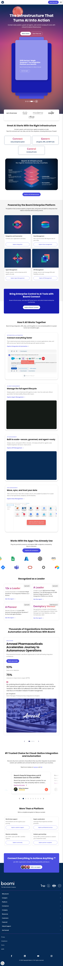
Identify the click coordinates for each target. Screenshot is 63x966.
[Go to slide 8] (40, 798)
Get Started (5, 930)
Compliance (4, 941)
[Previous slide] (19, 798)
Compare (4, 898)
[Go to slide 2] (25, 798)
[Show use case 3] (32, 741)
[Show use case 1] (29, 741)
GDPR (2, 949)
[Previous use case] (24, 741)
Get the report (9, 599)
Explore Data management (45, 244)
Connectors (5, 906)
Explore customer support (17, 827)
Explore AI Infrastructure (26, 74)
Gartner (35, 767)
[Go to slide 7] (38, 798)
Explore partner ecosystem (45, 842)
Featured (4, 922)
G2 (41, 767)
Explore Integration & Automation (17, 346)
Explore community (17, 842)
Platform (4, 902)
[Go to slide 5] (33, 798)
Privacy (3, 937)
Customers (5, 918)
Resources (5, 914)
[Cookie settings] (2, 963)
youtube (38, 956)
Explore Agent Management (17, 278)
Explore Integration (17, 244)
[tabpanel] (31, 686)
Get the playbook (25, 70)
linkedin (25, 956)
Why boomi (5, 894)
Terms (2, 945)
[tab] (25, 101)
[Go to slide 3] (28, 798)
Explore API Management (45, 278)
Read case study (13, 661)
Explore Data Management (15, 499)
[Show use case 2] (30, 741)
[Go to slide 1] (23, 798)
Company (5, 910)
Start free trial (53, 2)
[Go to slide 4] (30, 798)
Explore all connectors (31, 550)
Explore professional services (45, 827)
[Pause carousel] (36, 101)
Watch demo (25, 33)
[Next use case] (38, 741)
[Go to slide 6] (35, 798)
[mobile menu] (61, 2)
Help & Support (6, 926)
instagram (51, 956)
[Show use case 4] (33, 741)
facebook (11, 956)
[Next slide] (43, 798)
